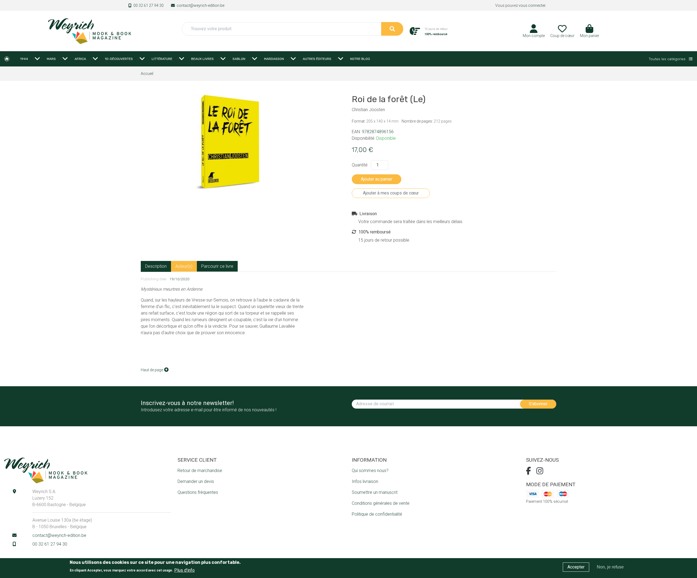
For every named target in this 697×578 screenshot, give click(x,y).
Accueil (7, 58)
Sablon (239, 59)
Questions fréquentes (198, 492)
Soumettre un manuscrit (375, 492)
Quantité (360, 165)
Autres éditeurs (317, 59)
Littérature (162, 59)
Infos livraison (365, 481)
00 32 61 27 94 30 (148, 5)
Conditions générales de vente (380, 503)
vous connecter (532, 5)
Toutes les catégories (668, 59)
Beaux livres (202, 59)
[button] (589, 33)
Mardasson (274, 59)
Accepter (576, 567)
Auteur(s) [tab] (183, 266)
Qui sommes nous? (370, 470)
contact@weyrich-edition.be (200, 5)
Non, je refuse (610, 567)
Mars (51, 59)
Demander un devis (196, 481)
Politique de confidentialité (377, 514)
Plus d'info (184, 570)
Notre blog (360, 59)
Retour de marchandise (200, 470)
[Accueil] (89, 30)
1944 (24, 59)
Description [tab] (156, 266)
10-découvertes (119, 59)
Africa (80, 59)
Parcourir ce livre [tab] (217, 266)
